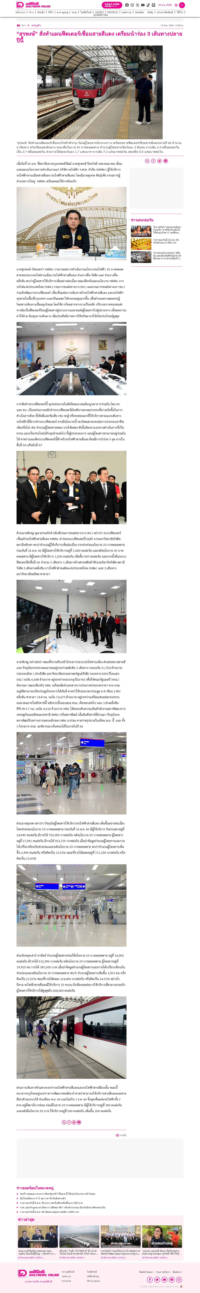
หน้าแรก (20, 12)
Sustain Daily (144, 12)
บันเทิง (41, 12)
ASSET (99, 12)
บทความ (126, 12)
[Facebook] (69, 1122)
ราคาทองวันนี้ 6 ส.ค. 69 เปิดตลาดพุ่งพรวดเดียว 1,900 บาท (50, 1212)
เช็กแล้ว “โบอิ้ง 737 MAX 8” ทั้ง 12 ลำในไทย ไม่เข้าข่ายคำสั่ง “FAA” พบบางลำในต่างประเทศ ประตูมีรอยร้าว (78, 1254)
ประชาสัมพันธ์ (165, 12)
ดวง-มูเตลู (62, 12)
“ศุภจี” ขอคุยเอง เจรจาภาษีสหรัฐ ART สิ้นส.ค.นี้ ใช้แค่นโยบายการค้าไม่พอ (57, 1194)
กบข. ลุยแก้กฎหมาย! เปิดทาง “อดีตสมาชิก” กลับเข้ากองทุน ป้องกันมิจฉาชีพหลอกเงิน (62, 1207)
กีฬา (50, 12)
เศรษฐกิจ (36, 25)
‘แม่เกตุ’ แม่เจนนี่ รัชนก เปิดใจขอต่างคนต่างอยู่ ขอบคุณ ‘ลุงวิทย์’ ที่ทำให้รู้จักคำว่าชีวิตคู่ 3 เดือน (162, 1254)
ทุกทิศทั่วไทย (100, 15)
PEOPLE (112, 12)
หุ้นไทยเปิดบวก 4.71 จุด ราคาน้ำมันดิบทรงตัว (43, 1198)
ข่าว (31, 12)
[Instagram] (179, 1280)
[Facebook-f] (150, 1280)
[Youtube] (164, 1280)
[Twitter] (74, 1122)
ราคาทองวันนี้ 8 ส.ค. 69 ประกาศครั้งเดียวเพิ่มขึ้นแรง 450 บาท (51, 1203)
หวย (74, 12)
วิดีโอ (180, 12)
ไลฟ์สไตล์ (86, 12)
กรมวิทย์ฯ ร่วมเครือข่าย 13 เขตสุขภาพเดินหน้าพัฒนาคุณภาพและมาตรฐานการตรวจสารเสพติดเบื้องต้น (120, 1254)
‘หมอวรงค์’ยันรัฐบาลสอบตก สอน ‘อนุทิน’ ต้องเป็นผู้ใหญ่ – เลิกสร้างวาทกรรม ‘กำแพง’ (37, 1254)
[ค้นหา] (182, 5)
